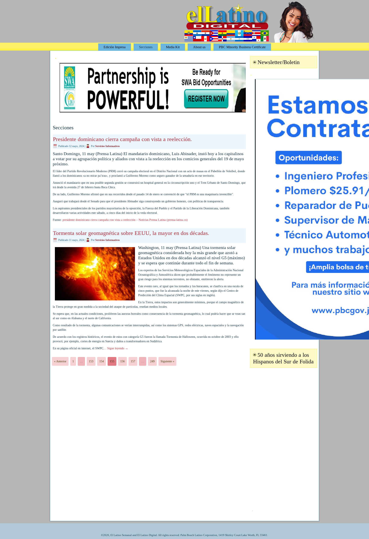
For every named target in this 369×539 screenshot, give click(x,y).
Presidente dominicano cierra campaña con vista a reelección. (122, 139)
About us (199, 47)
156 (122, 361)
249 (152, 361)
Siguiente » (167, 361)
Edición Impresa (115, 47)
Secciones (145, 47)
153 (91, 361)
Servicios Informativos (107, 146)
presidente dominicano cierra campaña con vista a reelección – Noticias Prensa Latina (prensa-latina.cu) (125, 219)
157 (133, 361)
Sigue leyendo (117, 348)
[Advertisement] (283, 437)
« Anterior (60, 361)
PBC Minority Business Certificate (242, 47)
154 (101, 361)
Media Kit (173, 47)
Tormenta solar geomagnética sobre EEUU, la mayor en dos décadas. (131, 233)
